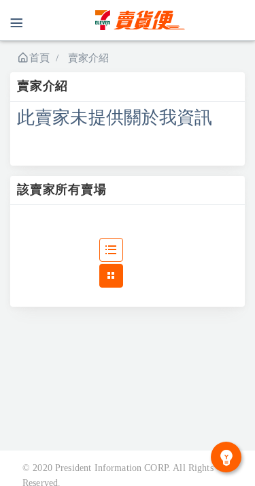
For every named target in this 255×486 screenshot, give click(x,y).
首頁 (39, 57)
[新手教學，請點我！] (226, 457)
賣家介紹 (88, 57)
